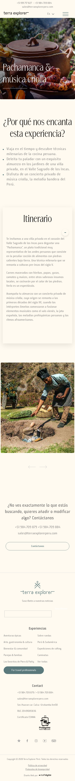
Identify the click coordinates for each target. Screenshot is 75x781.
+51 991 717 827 (24, 3)
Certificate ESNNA (26, 717)
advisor (54, 741)
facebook (27, 741)
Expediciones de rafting (49, 648)
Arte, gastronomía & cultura (18, 642)
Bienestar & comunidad (15, 648)
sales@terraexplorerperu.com (37, 7)
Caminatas (43, 655)
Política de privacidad (37, 766)
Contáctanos (37, 546)
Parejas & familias (13, 655)
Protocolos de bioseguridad (37, 769)
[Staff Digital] (45, 776)
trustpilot (19, 740)
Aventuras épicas (12, 635)
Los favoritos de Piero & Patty (19, 661)
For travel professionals (23, 670)
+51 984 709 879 (26, 527)
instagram (36, 741)
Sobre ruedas (44, 635)
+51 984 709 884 (43, 3)
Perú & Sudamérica (47, 642)
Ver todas (42, 661)
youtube (45, 741)
